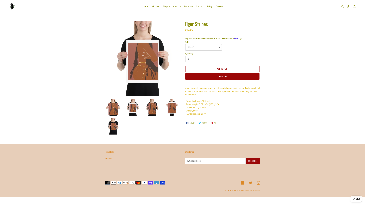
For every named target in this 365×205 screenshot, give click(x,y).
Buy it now (222, 76)
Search (108, 158)
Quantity (189, 53)
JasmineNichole (238, 190)
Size (187, 42)
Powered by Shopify (252, 190)
